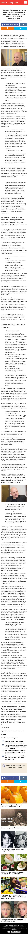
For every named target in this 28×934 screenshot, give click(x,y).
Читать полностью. (15, 931)
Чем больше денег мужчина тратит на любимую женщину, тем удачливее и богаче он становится (15, 752)
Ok (8, 931)
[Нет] (26, 928)
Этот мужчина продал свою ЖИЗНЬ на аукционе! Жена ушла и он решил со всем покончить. (15, 757)
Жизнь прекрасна (9, 2)
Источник (3, 734)
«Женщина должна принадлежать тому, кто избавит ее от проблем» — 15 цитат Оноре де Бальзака (16, 747)
